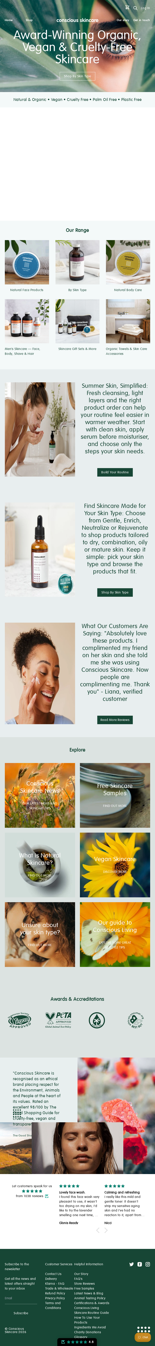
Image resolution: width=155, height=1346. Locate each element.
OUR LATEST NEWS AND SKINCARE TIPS (40, 805)
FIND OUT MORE (115, 806)
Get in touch (141, 20)
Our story (123, 20)
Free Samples (84, 1289)
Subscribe (21, 1313)
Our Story (81, 1274)
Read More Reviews (115, 720)
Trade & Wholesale (59, 1289)
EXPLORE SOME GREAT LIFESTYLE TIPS (115, 945)
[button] (99, 1230)
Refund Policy (55, 1293)
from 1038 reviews (29, 1196)
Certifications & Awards (91, 1303)
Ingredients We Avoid (90, 1327)
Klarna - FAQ (54, 1284)
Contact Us (53, 1274)
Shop (29, 20)
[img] (32, 1191)
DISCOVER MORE (115, 872)
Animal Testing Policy (90, 1298)
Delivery (51, 1279)
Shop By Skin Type (77, 76)
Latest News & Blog (88, 1293)
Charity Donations (87, 1332)
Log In (145, 8)
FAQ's (78, 1279)
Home (9, 20)
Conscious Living (86, 1308)
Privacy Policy (55, 1298)
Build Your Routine (115, 472)
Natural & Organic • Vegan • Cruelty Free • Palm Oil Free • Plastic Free (78, 99)
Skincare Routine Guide (91, 1313)
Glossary (80, 1337)
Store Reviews (84, 1284)
